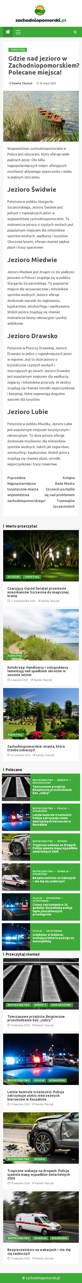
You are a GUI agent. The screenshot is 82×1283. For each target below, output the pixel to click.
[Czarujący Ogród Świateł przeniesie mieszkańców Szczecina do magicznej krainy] (41, 555)
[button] (18, 32)
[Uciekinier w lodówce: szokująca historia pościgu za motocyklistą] (16, 937)
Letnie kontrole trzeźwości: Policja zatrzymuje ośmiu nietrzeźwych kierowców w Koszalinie (52, 819)
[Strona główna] (8, 32)
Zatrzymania (41, 901)
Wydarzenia (40, 811)
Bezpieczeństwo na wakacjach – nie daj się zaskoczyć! (54, 879)
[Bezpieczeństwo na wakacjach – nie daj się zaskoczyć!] (16, 877)
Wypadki (62, 841)
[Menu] (18, 32)
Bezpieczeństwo (43, 780)
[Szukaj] (75, 32)
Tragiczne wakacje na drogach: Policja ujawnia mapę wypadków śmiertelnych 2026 (55, 848)
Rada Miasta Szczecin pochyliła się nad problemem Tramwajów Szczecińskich (59, 492)
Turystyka (18, 50)
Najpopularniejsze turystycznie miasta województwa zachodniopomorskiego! (24, 489)
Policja (62, 808)
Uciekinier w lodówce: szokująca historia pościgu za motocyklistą (53, 938)
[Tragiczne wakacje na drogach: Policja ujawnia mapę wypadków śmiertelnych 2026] (16, 847)
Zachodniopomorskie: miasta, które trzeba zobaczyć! (36, 748)
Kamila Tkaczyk (22, 83)
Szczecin (13, 577)
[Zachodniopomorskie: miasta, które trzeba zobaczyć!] (41, 713)
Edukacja (63, 871)
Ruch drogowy (42, 783)
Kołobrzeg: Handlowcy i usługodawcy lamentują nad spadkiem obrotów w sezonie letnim (37, 671)
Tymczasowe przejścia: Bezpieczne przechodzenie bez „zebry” (52, 790)
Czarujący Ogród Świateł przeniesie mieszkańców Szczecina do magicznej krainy (38, 592)
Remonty (63, 780)
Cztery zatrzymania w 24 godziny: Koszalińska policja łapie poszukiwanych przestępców (52, 909)
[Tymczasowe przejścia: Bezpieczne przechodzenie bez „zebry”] (16, 787)
